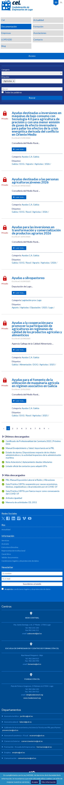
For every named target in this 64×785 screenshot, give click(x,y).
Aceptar (35, 782)
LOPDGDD (6, 39)
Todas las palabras (13, 92)
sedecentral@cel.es (34, 633)
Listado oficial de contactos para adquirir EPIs (26, 466)
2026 (47, 164)
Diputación (35, 307)
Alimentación (25, 364)
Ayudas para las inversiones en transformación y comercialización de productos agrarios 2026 (36, 230)
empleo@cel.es (18, 752)
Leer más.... (20, 149)
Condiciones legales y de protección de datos (20, 561)
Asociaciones (39, 33)
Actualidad (38, 20)
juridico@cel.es (26, 716)
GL (61, 2)
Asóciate (5, 544)
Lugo (51, 307)
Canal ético (6, 554)
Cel (3, 20)
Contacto (38, 39)
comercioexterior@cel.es (32, 741)
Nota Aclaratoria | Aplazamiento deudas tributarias (29, 462)
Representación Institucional (13, 551)
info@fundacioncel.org (34, 695)
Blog (3, 46)
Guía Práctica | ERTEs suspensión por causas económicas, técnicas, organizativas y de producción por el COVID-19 (32, 485)
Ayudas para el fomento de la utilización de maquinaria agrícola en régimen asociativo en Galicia (35, 383)
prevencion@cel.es (10, 730)
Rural (28, 212)
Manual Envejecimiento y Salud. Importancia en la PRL (30, 448)
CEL (17, 5)
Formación (38, 26)
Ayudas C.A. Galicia (30, 156)
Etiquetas (5, 77)
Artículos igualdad (14, 498)
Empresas (6, 33)
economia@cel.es (37, 735)
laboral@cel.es (26, 722)
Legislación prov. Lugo (31, 300)
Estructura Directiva (10, 547)
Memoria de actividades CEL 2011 (21, 502)
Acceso (32, 56)
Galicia (15, 164)
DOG (22, 164)
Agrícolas (39, 164)
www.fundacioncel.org (32, 698)
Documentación (9, 26)
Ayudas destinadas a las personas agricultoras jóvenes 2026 (35, 180)
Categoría (5, 70)
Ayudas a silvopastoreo (28, 278)
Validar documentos (10, 557)
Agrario (29, 164)
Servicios (5, 540)
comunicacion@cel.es (27, 758)
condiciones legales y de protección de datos (32, 589)
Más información (49, 782)
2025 (44, 307)
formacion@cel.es (34, 664)
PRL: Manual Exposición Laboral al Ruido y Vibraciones (30, 480)
